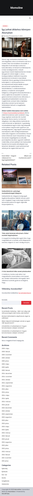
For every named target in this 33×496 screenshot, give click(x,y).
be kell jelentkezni (25, 293)
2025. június (5, 361)
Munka (5, 26)
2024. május (5, 395)
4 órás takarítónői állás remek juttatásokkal (16, 271)
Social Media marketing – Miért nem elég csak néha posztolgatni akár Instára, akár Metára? (16, 312)
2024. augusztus (7, 386)
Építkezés (4, 471)
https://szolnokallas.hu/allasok (14, 113)
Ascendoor (11, 492)
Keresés (4, 300)
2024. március (6, 401)
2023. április (5, 430)
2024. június (5, 392)
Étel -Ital (4, 475)
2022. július (5, 445)
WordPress (5, 494)
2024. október (6, 380)
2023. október (6, 411)
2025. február (6, 370)
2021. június (5, 461)
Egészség (4, 468)
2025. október (6, 358)
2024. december (7, 373)
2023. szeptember (7, 414)
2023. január (5, 439)
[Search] (30, 18)
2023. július (5, 420)
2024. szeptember (7, 383)
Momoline (16, 7)
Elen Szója (6, 36)
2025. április (5, 367)
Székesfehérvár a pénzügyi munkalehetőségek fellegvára (12, 192)
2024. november (7, 376)
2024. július (5, 389)
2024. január (5, 405)
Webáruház (5, 484)
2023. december (7, 408)
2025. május (5, 364)
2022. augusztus (7, 442)
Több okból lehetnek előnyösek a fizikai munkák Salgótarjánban (15, 234)
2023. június (5, 423)
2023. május (5, 426)
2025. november (7, 355)
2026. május (5, 348)
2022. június (5, 448)
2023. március (6, 433)
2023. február (6, 436)
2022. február (6, 455)
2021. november (6, 458)
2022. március (6, 451)
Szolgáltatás (5, 481)
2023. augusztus (7, 417)
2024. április (5, 398)
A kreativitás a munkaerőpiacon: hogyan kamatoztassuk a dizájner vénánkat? (14, 327)
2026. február (6, 351)
